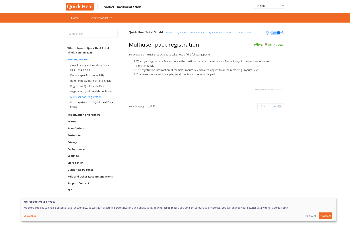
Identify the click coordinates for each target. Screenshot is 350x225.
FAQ (70, 190)
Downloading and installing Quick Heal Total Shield (89, 67)
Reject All (310, 215)
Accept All (325, 215)
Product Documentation (121, 7)
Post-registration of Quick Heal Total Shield (92, 104)
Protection (74, 135)
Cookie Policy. (280, 207)
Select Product (99, 18)
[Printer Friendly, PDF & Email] (268, 44)
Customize (30, 215)
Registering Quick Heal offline (87, 86)
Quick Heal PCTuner (80, 169)
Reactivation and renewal (84, 114)
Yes (263, 106)
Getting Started (77, 59)
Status (71, 121)
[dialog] (178, 209)
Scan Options (76, 128)
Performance (76, 149)
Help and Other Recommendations (90, 176)
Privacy (72, 142)
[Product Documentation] (80, 6)
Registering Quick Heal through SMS (91, 91)
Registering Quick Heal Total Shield (90, 80)
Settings (73, 156)
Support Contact (78, 183)
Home (75, 18)
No (277, 106)
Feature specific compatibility (87, 75)
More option (75, 162)
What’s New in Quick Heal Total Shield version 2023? (88, 50)
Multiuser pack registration (86, 97)
